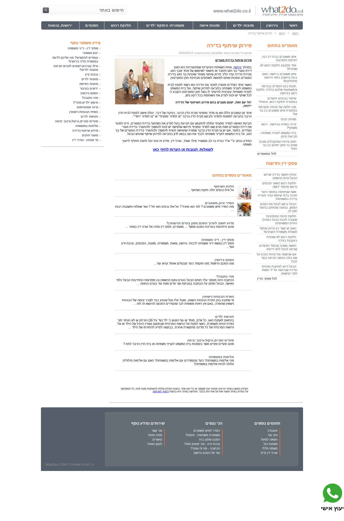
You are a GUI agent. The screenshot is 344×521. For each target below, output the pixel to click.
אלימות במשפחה (221, 357)
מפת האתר (155, 435)
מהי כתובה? (225, 276)
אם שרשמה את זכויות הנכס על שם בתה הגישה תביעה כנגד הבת (277, 258)
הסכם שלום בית (209, 439)
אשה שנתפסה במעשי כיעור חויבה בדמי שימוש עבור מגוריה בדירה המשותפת (277, 195)
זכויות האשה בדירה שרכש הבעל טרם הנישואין (280, 176)
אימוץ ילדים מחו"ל (85, 102)
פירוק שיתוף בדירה (85, 130)
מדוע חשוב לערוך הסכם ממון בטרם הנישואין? (200, 223)
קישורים (157, 439)
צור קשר (157, 430)
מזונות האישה (88, 84)
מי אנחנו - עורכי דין (85, 140)
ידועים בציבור (89, 88)
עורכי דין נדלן (269, 453)
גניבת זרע (91, 74)
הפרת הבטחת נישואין (218, 296)
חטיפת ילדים (224, 316)
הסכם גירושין (224, 260)
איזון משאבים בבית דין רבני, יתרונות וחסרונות (279, 58)
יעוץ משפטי (90, 53)
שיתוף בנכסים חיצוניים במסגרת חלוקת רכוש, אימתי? (278, 100)
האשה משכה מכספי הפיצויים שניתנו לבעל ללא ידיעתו (278, 247)
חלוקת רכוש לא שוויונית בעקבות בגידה (282, 238)
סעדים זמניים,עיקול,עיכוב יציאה (210, 340)
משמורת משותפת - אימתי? (202, 435)
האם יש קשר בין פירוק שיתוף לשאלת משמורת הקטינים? (278, 230)
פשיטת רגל (270, 444)
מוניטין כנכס (288, 119)
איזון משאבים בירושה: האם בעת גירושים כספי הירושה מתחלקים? (279, 77)
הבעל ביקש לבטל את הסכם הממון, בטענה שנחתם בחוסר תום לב (278, 207)
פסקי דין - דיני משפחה (217, 240)
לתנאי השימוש (161, 391)
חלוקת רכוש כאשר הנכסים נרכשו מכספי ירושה (279, 184)
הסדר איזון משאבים (219, 203)
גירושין (238, 67)
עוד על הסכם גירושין (207, 453)
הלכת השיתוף (224, 186)
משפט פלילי (270, 448)
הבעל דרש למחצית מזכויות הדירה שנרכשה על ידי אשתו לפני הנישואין (279, 270)
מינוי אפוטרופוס (87, 107)
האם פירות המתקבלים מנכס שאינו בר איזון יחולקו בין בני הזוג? (278, 145)
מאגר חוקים (90, 135)
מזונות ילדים (89, 79)
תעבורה (272, 430)
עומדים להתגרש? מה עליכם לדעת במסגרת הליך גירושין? (75, 59)
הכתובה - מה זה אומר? (205, 448)
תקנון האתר (154, 444)
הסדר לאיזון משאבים (207, 430)
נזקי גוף (273, 435)
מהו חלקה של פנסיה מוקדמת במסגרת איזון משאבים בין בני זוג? (277, 110)
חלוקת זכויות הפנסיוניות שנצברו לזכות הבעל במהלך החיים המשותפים (279, 219)
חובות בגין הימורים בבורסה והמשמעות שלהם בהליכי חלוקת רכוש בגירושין (276, 89)
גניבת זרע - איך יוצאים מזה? (202, 444)
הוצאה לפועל (269, 439)
